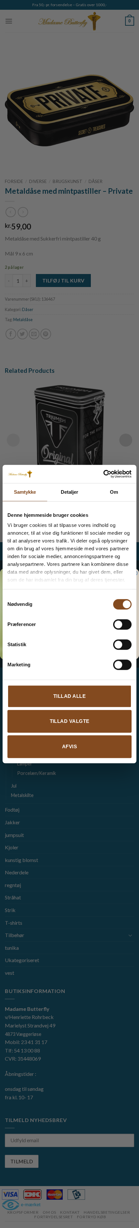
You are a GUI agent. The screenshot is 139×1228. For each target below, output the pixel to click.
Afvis (69, 746)
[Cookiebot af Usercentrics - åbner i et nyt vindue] (103, 474)
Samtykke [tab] (25, 492)
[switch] (122, 624)
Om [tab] (114, 492)
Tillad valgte (70, 721)
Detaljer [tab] (70, 492)
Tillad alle (69, 696)
